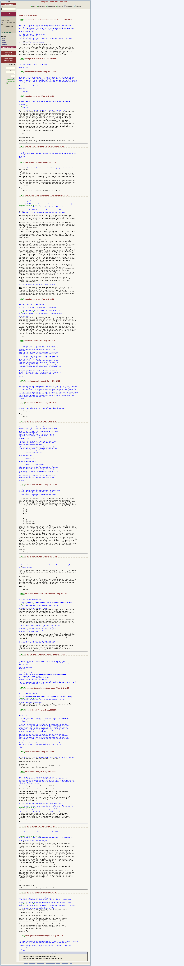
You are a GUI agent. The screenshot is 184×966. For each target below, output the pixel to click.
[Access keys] (65, 963)
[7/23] (22, 195)
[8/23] (22, 299)
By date (3, 40)
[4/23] (22, 96)
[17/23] (22, 688)
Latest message (6, 13)
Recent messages (6, 15)
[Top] (71, 963)
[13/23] (22, 484)
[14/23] (22, 556)
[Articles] (58, 963)
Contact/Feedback (8, 60)
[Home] (8, 1)
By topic (3, 38)
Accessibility (8, 52)
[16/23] (22, 654)
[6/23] (22, 162)
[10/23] (22, 381)
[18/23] (22, 710)
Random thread (6, 32)
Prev (3, 22)
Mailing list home (8, 4)
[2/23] (22, 59)
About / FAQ (8, 54)
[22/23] (22, 892)
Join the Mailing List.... (8, 47)
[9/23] (22, 341)
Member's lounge (8, 58)
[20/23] (22, 772)
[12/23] (22, 421)
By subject (4, 44)
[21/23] (22, 826)
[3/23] (22, 72)
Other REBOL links (8, 62)
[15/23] (22, 594)
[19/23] (22, 752)
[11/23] (22, 402)
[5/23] (22, 146)
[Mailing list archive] (50, 963)
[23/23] (22, 936)
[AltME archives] (40, 963)
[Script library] (32, 963)
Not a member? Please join (9, 78)
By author (4, 42)
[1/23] (22, 20)
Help (9, 6)
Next (3, 26)
